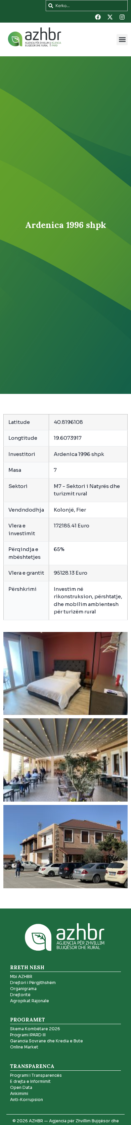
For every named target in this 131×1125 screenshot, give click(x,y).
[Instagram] (122, 17)
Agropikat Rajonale (29, 1000)
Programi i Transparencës (36, 1075)
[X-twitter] (110, 17)
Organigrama (23, 988)
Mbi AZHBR (21, 976)
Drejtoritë (20, 994)
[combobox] (87, 5)
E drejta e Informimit (30, 1081)
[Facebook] (97, 17)
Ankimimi (19, 1093)
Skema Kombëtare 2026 (35, 1028)
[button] (122, 39)
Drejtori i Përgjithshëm (33, 982)
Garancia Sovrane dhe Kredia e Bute (46, 1040)
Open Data (21, 1087)
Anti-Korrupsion (26, 1099)
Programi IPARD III (28, 1034)
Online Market (24, 1046)
